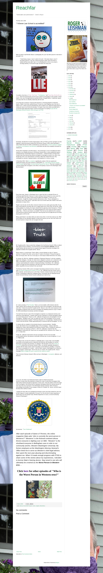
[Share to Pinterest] (32, 504)
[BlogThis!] (28, 504)
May (70, 117)
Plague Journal (79, 164)
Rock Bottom (82, 171)
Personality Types (71, 168)
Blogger (57, 562)
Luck (86, 179)
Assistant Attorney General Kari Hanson (40, 164)
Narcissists (70, 177)
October (71, 92)
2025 (69, 75)
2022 (69, 81)
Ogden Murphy (74, 159)
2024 (69, 77)
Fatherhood (71, 145)
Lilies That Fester (33, 95)
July (70, 98)
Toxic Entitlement (27, 429)
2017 (69, 129)
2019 (69, 87)
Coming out (81, 168)
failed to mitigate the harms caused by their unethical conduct (35, 351)
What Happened (72, 99)
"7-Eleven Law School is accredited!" (77, 105)
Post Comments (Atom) (27, 554)
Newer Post (19, 551)
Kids (81, 148)
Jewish (74, 171)
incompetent (51, 354)
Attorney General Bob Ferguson (26, 505)
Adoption (69, 162)
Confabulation (42, 95)
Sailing (75, 180)
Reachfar (26, 7)
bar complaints (31, 161)
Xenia (84, 177)
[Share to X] (29, 504)
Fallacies (85, 172)
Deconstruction (70, 179)
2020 (69, 85)
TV (77, 165)
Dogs (85, 158)
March (70, 121)
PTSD (85, 145)
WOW (85, 173)
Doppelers (69, 166)
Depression (70, 165)
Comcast (85, 176)
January (71, 124)
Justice (34, 505)
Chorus (80, 150)
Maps (73, 176)
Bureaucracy (80, 166)
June (70, 115)
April (70, 119)
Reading (85, 155)
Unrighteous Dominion (74, 111)
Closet (68, 158)
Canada (69, 150)
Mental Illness (42, 505)
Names (68, 171)
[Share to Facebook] (31, 504)
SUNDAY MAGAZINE (72, 135)
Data (83, 161)
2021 (69, 83)
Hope (74, 158)
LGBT (80, 141)
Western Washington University (74, 172)
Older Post (59, 551)
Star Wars (70, 180)
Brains (73, 148)
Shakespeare (79, 175)
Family (69, 141)
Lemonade (71, 175)
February (71, 123)
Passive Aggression (73, 109)
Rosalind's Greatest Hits (74, 113)
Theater (69, 164)
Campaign (78, 176)
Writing (69, 152)
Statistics (76, 179)
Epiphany (75, 169)
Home (39, 551)
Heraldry (81, 179)
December (71, 88)
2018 (69, 127)
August (71, 96)
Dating (68, 169)
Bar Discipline (31, 305)
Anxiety (74, 147)
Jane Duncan (79, 173)
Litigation (37, 505)
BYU (83, 165)
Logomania (84, 159)
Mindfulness (82, 169)
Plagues (84, 147)
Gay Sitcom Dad (74, 161)
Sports (76, 177)
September (71, 94)
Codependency (80, 162)
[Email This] (26, 504)
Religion (71, 173)
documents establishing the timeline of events (29, 270)
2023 (69, 79)
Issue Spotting (72, 101)
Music (79, 158)
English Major (73, 156)
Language (69, 153)
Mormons (77, 155)
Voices (80, 177)
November (71, 90)
